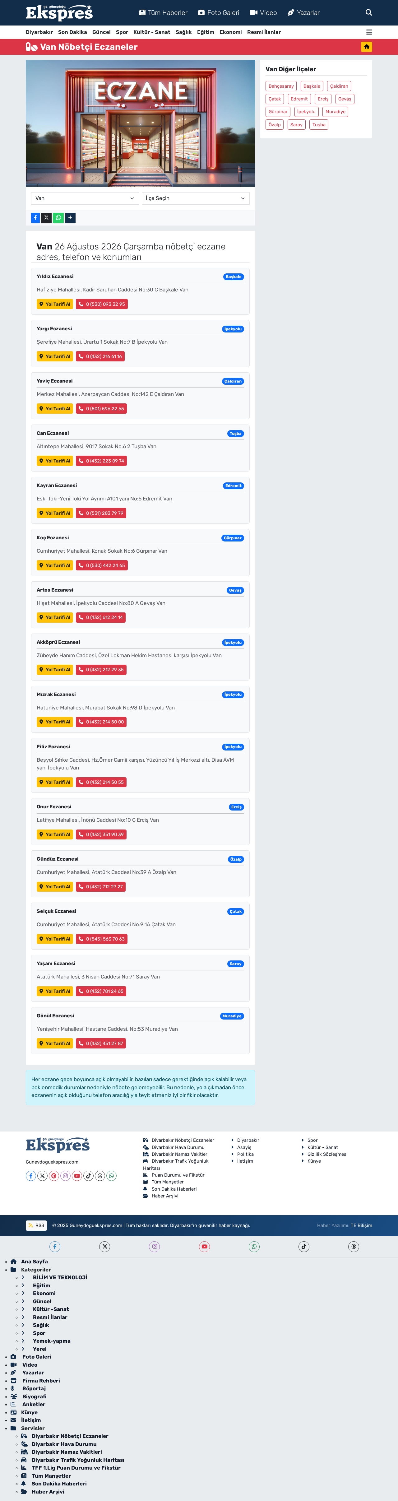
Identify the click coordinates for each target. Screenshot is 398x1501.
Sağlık (184, 32)
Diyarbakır (39, 32)
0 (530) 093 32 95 (105, 304)
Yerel (39, 1349)
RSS (39, 1225)
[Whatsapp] (111, 1176)
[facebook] (54, 1246)
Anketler (33, 1404)
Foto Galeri (223, 12)
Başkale (311, 86)
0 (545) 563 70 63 (105, 939)
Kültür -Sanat (50, 1309)
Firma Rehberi (40, 1381)
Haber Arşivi (165, 1196)
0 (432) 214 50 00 (105, 722)
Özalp (275, 125)
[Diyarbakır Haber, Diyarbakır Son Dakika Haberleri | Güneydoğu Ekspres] (59, 13)
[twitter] (104, 1246)
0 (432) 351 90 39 (105, 834)
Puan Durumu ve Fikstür (178, 1175)
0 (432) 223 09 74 (105, 461)
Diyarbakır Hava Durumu (178, 1147)
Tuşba (319, 125)
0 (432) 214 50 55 (105, 782)
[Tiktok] (88, 1176)
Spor (122, 32)
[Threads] (100, 1176)
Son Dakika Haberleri (174, 1189)
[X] (42, 1176)
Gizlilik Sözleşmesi (328, 1154)
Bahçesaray (281, 86)
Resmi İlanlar (264, 32)
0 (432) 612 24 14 (104, 617)
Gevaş (344, 99)
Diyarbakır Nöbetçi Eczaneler (183, 1140)
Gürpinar (278, 111)
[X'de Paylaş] (46, 218)
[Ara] (369, 12)
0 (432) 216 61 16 (104, 356)
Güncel (101, 32)
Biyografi (33, 1396)
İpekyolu (306, 111)
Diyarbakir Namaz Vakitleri (180, 1154)
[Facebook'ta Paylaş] (35, 218)
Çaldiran (339, 86)
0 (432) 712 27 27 (104, 887)
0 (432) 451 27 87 (104, 1043)
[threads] (353, 1246)
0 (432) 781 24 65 (104, 991)
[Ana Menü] (369, 32)
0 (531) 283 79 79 (104, 513)
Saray (296, 125)
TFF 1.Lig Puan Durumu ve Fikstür (76, 1468)
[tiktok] (303, 1246)
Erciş (323, 99)
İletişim (245, 1161)
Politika (245, 1154)
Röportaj (33, 1388)
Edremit (299, 99)
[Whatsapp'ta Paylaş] (58, 218)
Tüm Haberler (167, 12)
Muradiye (335, 111)
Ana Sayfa (34, 1261)
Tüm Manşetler (168, 1182)
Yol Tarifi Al (58, 304)
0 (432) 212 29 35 (105, 669)
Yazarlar (308, 12)
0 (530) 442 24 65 (105, 565)
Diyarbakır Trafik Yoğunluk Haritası (78, 1460)
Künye (314, 1161)
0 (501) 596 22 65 (105, 408)
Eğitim (205, 32)
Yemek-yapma (51, 1341)
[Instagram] (65, 1176)
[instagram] (154, 1246)
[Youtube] (77, 1176)
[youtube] (204, 1246)
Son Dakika (72, 32)
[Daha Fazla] (70, 218)
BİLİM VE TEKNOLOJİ (59, 1277)
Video (268, 12)
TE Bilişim (361, 1225)
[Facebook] (31, 1176)
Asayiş (244, 1147)
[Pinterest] (54, 1176)
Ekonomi (231, 32)
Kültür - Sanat (151, 32)
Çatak (275, 99)
